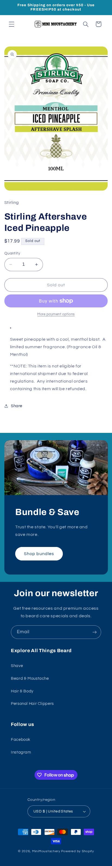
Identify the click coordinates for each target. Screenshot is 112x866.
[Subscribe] (94, 632)
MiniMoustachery (46, 851)
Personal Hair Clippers (32, 704)
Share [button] (16, 406)
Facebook (20, 740)
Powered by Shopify (77, 851)
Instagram (21, 752)
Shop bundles (39, 554)
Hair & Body (22, 691)
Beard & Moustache (30, 678)
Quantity (12, 253)
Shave (17, 666)
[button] (11, 24)
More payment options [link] (56, 314)
